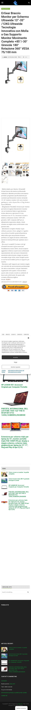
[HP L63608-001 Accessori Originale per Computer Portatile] (15, 375)
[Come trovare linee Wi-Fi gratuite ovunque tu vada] (4, 480)
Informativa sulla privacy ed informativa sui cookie (16, 371)
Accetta (15, 357)
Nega (15, 362)
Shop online (5, 8)
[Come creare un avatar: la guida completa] (4, 474)
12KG (3, 334)
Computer (26, 334)
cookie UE (4, 695)
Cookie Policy (4, 371)
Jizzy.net (12, 684)
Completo (19, 334)
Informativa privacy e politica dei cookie (14, 692)
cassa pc (13, 334)
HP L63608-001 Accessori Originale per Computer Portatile (14, 386)
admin (5, 57)
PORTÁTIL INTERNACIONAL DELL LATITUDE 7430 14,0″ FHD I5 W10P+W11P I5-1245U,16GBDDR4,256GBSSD (19, 494)
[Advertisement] (15, 101)
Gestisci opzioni (15, 367)
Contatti (4, 681)
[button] (28, 338)
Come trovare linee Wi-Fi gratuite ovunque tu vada (19, 479)
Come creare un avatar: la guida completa (19, 473)
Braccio (8, 334)
